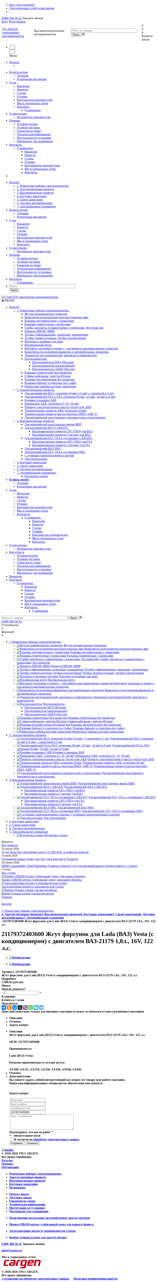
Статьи (21, 93)
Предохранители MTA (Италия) (53, 362)
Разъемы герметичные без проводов (48, 372)
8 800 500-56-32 (12, 18)
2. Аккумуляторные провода (35, 189)
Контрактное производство (34, 99)
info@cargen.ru (12, 1250)
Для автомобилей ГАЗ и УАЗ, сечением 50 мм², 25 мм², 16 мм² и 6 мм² (70, 396)
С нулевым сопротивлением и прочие (49, 455)
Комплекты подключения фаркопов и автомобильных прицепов (67, 351)
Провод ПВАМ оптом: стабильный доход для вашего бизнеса (42, 879)
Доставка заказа (20, 1197)
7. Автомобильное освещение (36, 206)
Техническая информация (34, 134)
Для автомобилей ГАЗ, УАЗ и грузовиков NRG (55, 452)
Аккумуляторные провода (27, 1177)
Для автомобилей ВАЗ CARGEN (47, 427)
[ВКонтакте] (4, 1007)
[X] (20, 1007)
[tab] (78, 978)
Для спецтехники (36, 459)
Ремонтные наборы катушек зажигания (50, 386)
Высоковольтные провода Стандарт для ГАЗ (61, 445)
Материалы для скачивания (35, 141)
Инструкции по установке (34, 137)
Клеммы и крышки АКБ (40, 400)
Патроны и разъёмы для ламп (44, 341)
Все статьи (9, 872)
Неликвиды (17, 1187)
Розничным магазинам (32, 79)
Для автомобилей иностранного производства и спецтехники (65, 417)
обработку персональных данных (56, 1139)
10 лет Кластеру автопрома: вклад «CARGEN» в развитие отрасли (45, 852)
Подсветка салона (36, 476)
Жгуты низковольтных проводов (46, 314)
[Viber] (25, 1007)
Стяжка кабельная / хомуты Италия (47, 376)
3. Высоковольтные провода (35, 192)
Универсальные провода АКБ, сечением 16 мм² (56, 410)
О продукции (18, 113)
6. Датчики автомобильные (34, 203)
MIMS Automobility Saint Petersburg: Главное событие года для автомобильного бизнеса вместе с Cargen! (69, 866)
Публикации (10, 1167)
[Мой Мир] (14, 1007)
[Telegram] (41, 1007)
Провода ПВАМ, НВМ (39, 331)
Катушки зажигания (23, 1184)
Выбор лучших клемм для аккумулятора (28, 893)
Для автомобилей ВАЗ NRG (43, 448)
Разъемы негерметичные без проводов (50, 379)
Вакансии (23, 86)
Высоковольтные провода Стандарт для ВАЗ (61, 434)
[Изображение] (19, 957)
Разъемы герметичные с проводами (48, 324)
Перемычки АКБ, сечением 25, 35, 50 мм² (52, 403)
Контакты (23, 106)
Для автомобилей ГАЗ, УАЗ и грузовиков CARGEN (59, 438)
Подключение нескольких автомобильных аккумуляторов (49, 1217)
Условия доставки (28, 127)
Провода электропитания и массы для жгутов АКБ (58, 407)
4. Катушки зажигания (31, 196)
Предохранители (36, 358)
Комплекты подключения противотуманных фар (56, 317)
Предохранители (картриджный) (53, 365)
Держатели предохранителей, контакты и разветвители (61, 355)
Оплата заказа (19, 1194)
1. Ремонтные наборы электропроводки (43, 185)
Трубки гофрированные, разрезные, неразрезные (56, 334)
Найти (14, 290)
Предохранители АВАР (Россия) (53, 369)
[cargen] (7, 1150)
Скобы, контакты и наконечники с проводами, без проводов (64, 327)
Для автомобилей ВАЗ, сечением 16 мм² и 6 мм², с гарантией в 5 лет (69, 393)
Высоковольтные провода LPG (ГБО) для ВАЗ (62, 431)
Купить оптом (18, 72)
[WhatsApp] (30, 1007)
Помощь (14, 120)
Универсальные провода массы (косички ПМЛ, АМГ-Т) (61, 414)
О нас (13, 82)
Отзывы (22, 96)
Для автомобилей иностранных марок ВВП (53, 424)
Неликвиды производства (34, 117)
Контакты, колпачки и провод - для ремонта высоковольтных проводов (71, 348)
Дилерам (22, 75)
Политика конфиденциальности (95, 1278)
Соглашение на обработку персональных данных (36, 1278)
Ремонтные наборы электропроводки (35, 1173)
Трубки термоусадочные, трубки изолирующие (55, 338)
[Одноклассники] (9, 1007)
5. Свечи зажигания (30, 199)
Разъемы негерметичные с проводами (49, 320)
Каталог (14, 62)
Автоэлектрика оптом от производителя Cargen (33, 886)
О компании (25, 148)
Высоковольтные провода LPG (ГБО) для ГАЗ (62, 441)
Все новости (10, 845)
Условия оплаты (27, 124)
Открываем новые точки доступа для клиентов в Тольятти (40, 859)
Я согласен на (46, 1139)
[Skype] (36, 1007)
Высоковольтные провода (27, 1180)
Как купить (16, 552)
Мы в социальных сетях (32, 103)
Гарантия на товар (29, 131)
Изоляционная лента (38, 345)
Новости (22, 89)
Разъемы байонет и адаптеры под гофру (51, 383)
